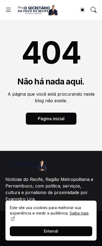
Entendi (51, 231)
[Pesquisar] (93, 9)
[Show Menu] (8, 9)
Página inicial (51, 118)
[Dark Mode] (82, 9)
